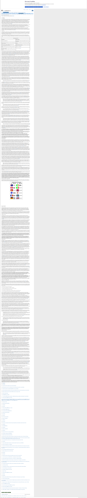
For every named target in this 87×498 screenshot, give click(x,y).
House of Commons (4, 13)
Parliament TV (25, 13)
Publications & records (21, 13)
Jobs (11, 497)
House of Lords (7, 13)
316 (19, 291)
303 (7, 171)
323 (5, 334)
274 (6, 67)
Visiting (22, 12)
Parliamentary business (5, 12)
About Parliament (16, 12)
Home (2, 12)
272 (28, 63)
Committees (17, 13)
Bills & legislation (13, 13)
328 (12, 359)
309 (21, 242)
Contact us (32, 9)
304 (24, 180)
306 (16, 227)
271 (28, 61)
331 (16, 369)
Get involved (19, 12)
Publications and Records (14, 14)
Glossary (3, 497)
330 (27, 362)
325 (24, 341)
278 (4, 82)
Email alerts (27, 9)
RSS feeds (30, 9)
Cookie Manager (24, 497)
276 (9, 76)
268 (15, 53)
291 (15, 116)
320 (23, 315)
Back (15, 385)
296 (23, 146)
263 (11, 23)
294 (4, 127)
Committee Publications (18, 14)
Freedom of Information (9, 497)
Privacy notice (19, 497)
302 (24, 165)
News (27, 13)
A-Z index (1, 497)
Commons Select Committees (29, 14)
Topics (29, 13)
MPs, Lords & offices (11, 12)
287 (18, 109)
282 (10, 94)
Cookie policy (22, 497)
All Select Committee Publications (23, 14)
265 (20, 46)
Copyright (17, 497)
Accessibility (24, 9)
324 (25, 337)
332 (10, 372)
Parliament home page (5, 14)
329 (27, 361)
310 (13, 246)
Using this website (14, 497)
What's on (10, 13)
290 (9, 115)
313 (28, 266)
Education (24, 12)
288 (27, 110)
